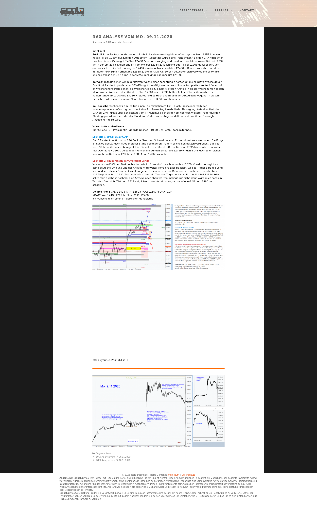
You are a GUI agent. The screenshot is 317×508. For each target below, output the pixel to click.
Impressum (173, 474)
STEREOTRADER (192, 10)
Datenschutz (188, 474)
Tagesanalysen (103, 453)
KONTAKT (247, 10)
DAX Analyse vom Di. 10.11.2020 (113, 460)
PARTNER (222, 10)
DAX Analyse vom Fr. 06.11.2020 (113, 456)
